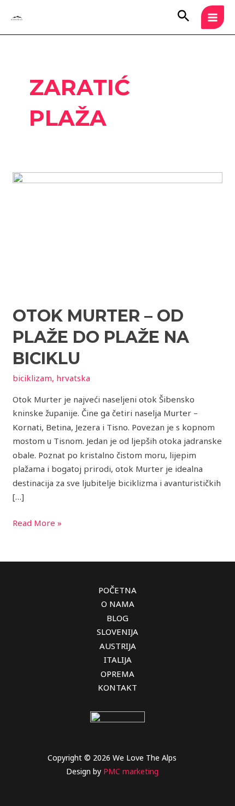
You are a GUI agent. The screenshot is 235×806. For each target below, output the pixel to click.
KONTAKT (117, 687)
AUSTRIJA (117, 645)
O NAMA (117, 603)
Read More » (37, 522)
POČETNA (117, 590)
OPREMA (117, 673)
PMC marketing (130, 771)
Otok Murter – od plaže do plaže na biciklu (101, 337)
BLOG (117, 617)
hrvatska (73, 377)
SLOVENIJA (117, 631)
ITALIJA (118, 659)
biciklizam (32, 377)
